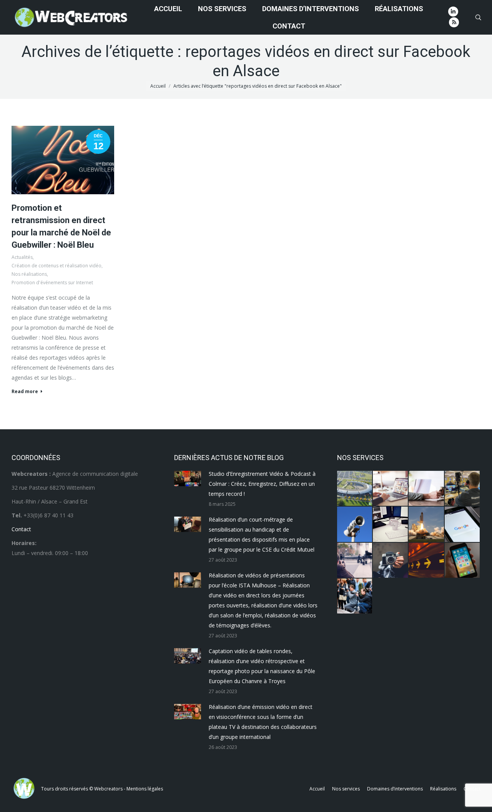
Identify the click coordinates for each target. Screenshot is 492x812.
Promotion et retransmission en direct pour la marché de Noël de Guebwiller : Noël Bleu (61, 226)
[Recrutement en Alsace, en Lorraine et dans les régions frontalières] (426, 489)
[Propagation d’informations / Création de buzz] (355, 524)
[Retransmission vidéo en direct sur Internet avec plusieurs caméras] (462, 489)
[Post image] (187, 478)
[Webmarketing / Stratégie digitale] (426, 561)
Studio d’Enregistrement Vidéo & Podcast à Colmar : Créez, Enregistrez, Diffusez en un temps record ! (262, 483)
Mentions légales (144, 788)
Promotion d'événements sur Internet (52, 282)
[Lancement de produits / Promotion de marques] (426, 524)
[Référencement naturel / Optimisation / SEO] (462, 524)
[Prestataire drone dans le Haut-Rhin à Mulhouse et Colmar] (355, 489)
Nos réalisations (29, 274)
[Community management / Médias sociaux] (462, 561)
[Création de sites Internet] (391, 489)
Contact (21, 529)
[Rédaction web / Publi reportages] (391, 524)
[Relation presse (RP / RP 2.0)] (355, 596)
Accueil (158, 86)
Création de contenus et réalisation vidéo (56, 265)
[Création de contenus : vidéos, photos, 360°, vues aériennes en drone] (355, 561)
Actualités (22, 257)
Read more (25, 391)
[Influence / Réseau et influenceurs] (391, 561)
